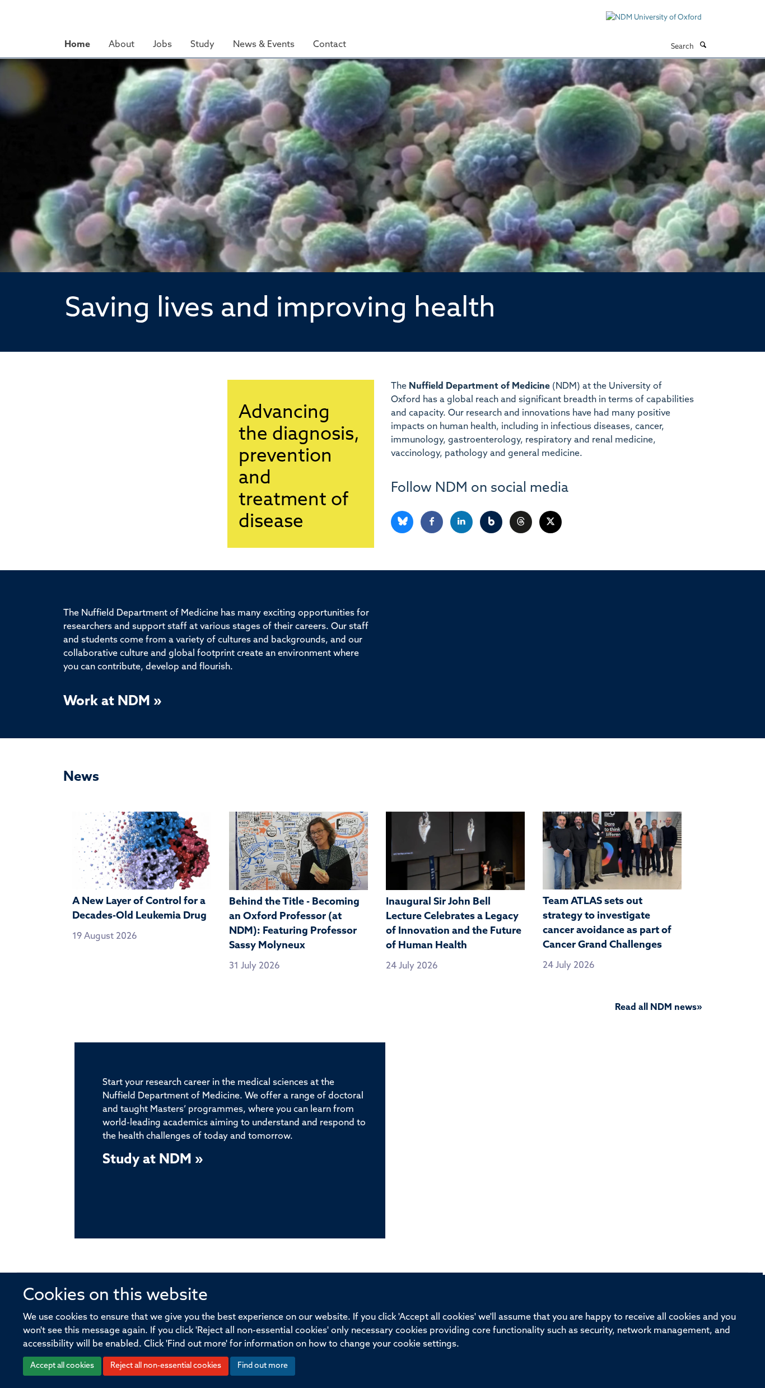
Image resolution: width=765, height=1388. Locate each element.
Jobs (162, 44)
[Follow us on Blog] (492, 522)
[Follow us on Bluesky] (403, 522)
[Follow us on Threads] (522, 522)
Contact (329, 44)
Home (77, 44)
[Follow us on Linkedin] (462, 522)
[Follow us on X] (550, 522)
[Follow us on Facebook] (433, 522)
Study (202, 44)
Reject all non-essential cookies (165, 1366)
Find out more (262, 1366)
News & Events (264, 44)
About (121, 44)
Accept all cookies (62, 1366)
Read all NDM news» (658, 1007)
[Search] (703, 46)
